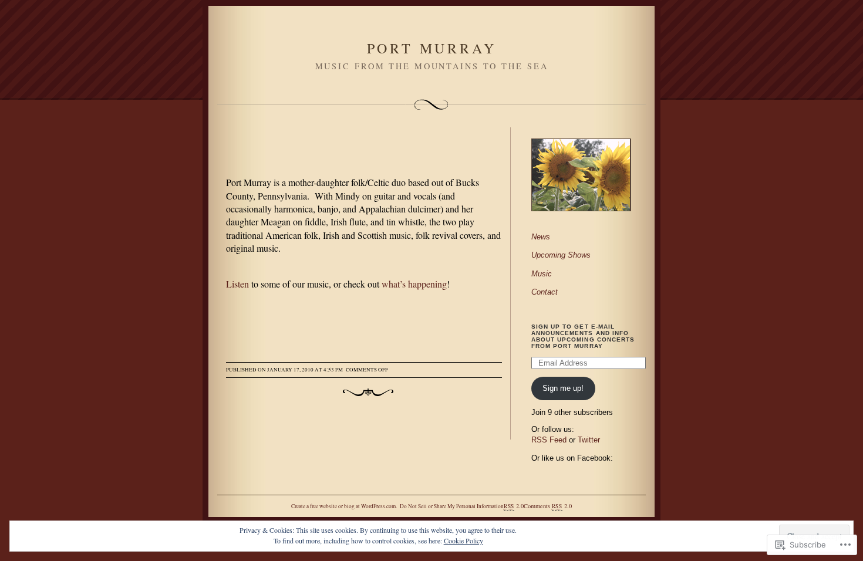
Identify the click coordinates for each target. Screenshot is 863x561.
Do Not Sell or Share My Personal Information (452, 506)
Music (541, 273)
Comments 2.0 (548, 506)
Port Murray (432, 48)
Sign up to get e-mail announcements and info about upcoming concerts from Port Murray (583, 336)
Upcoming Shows (561, 255)
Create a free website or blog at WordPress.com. (344, 506)
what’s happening (414, 284)
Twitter (589, 439)
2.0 (514, 506)
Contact (544, 292)
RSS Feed (549, 439)
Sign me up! (563, 388)
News (540, 236)
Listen (237, 284)
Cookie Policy (463, 540)
